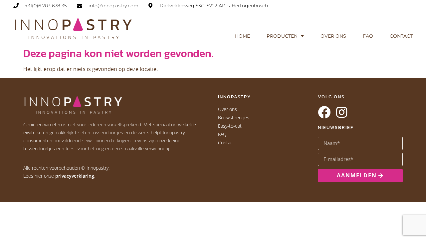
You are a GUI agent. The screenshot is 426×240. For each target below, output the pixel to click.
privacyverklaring (74, 176)
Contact (401, 36)
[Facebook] (324, 112)
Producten (282, 36)
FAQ (368, 36)
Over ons (333, 36)
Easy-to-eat (230, 126)
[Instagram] (341, 112)
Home (242, 36)
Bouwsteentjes (233, 117)
